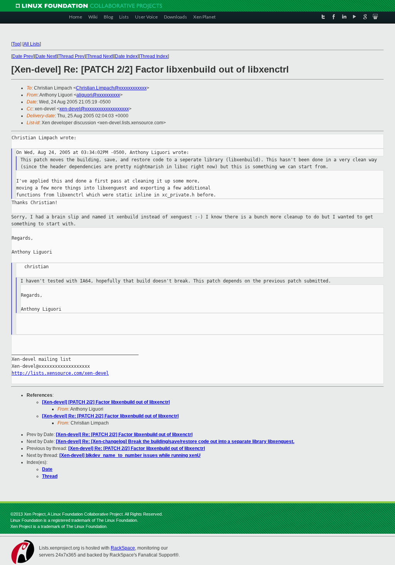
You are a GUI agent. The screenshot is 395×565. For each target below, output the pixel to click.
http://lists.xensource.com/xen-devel (60, 373)
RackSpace (123, 548)
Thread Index (154, 56)
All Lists (32, 44)
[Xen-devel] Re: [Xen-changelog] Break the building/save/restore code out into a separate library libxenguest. (175, 441)
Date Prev (22, 56)
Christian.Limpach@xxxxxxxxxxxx (111, 88)
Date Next (45, 56)
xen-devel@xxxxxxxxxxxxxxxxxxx (94, 109)
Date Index (126, 56)
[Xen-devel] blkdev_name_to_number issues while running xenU (130, 455)
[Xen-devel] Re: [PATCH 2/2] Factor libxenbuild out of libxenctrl (110, 416)
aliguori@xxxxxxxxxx (98, 95)
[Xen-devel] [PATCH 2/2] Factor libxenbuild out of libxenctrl (106, 402)
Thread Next (100, 56)
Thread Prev (71, 56)
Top (16, 44)
